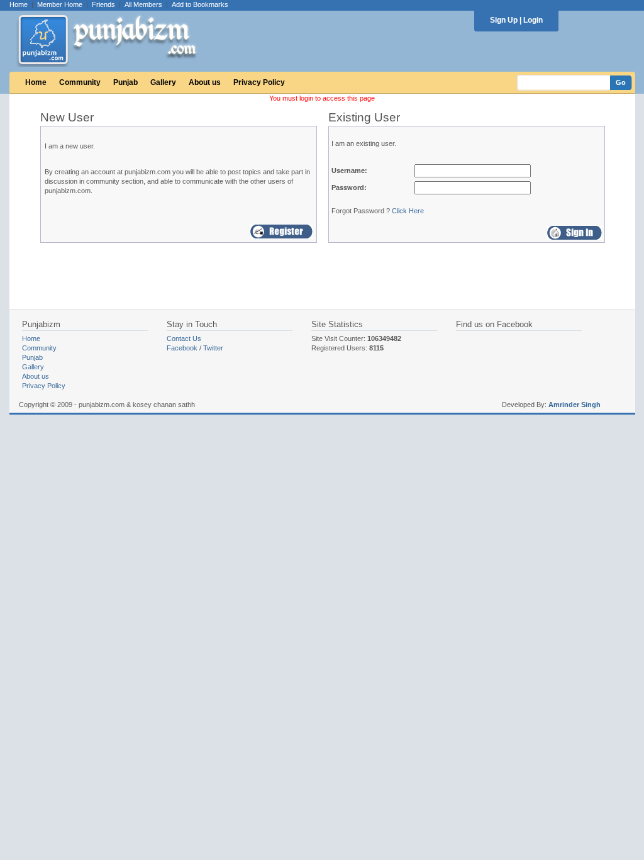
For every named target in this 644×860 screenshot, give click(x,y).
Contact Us (184, 338)
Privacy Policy (259, 82)
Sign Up (504, 20)
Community (80, 82)
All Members (143, 4)
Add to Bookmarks (200, 4)
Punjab (125, 82)
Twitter (213, 348)
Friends (103, 4)
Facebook (182, 348)
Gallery (163, 82)
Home (18, 4)
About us (205, 82)
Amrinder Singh (574, 404)
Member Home (59, 4)
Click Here (408, 211)
